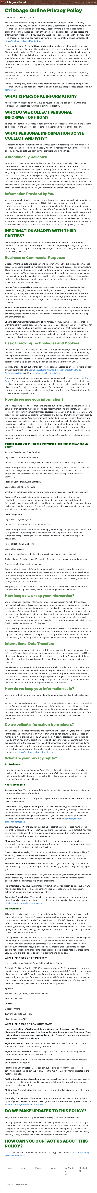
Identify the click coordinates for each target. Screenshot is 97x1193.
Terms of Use (11, 89)
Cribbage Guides (89, 2)
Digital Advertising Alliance (41, 370)
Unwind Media (20, 1184)
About (9, 1168)
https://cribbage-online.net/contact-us (23, 41)
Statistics (77, 2)
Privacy (38, 1168)
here (49, 892)
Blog (23, 1168)
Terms (53, 1168)
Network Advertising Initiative (46, 373)
